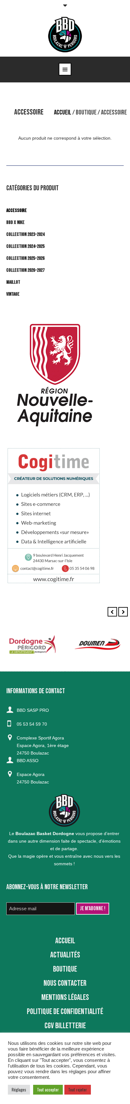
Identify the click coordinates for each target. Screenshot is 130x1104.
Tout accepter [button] (48, 1089)
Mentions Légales (65, 997)
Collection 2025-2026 (25, 258)
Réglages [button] (19, 1089)
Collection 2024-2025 (25, 246)
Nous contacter (65, 983)
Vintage (13, 294)
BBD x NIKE (15, 223)
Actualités (65, 955)
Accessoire (16, 211)
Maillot (13, 282)
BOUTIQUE (86, 112)
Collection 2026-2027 (25, 270)
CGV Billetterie (65, 1026)
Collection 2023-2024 (25, 234)
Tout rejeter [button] (77, 1089)
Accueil (62, 112)
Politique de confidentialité (65, 1012)
